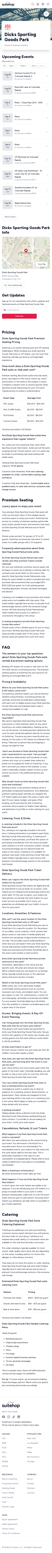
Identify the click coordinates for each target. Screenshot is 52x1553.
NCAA (5, 1466)
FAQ (4, 1502)
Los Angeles (32, 1443)
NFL (4, 1438)
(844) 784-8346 (10, 1411)
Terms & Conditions (11, 1533)
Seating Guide (8, 1488)
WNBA (5, 1461)
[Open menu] (48, 4)
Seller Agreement (10, 1524)
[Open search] (33, 4)
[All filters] (4, 66)
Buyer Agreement (10, 1519)
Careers (30, 1483)
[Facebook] (3, 1416)
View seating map (15, 285)
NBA (4, 1443)
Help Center (7, 1497)
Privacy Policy (8, 1528)
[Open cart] (38, 4)
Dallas (29, 1452)
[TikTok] (13, 1416)
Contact (31, 1493)
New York (31, 1438)
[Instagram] (8, 1416)
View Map (42, 264)
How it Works (8, 1493)
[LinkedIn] (18, 1416)
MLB (4, 1447)
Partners (31, 1488)
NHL (4, 1452)
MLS (4, 1457)
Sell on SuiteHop (9, 1479)
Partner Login (8, 1506)
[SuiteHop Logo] (8, 4)
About (30, 1479)
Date (11, 66)
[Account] (43, 4)
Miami (29, 1447)
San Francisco (33, 1457)
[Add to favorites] (46, 14)
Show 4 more (10, 217)
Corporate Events (10, 1483)
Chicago (31, 1461)
